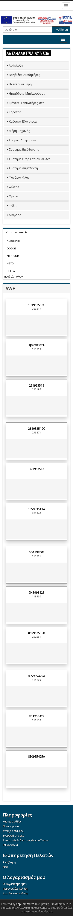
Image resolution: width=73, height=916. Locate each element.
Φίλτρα (14, 187)
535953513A (36, 509)
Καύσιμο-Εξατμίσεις (23, 121)
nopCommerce (25, 904)
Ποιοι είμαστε (11, 826)
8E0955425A (36, 756)
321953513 (36, 469)
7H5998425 (36, 592)
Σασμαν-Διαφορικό (22, 140)
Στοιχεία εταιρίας (13, 831)
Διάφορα (15, 215)
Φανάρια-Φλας (19, 177)
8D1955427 (36, 716)
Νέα (5, 867)
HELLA (11, 271)
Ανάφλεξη (16, 65)
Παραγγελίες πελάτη (15, 888)
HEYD (10, 263)
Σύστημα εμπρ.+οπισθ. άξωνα (29, 159)
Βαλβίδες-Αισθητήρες (24, 75)
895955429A (36, 676)
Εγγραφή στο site (13, 835)
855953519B (36, 633)
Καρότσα (15, 112)
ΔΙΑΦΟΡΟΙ (13, 241)
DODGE (11, 248)
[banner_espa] (36, 20)
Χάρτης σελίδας (12, 821)
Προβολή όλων (13, 276)
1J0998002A (36, 345)
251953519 (36, 385)
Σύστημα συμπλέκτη (23, 168)
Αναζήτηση (61, 29)
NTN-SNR (13, 256)
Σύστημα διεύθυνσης (24, 149)
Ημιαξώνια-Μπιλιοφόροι (27, 93)
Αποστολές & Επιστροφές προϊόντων (25, 840)
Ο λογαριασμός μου (15, 884)
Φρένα (13, 196)
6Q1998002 (37, 552)
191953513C (36, 305)
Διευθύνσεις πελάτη (15, 893)
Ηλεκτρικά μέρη (20, 84)
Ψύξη (12, 206)
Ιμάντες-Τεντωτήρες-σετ (26, 103)
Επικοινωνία (10, 845)
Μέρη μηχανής (19, 131)
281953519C (36, 429)
